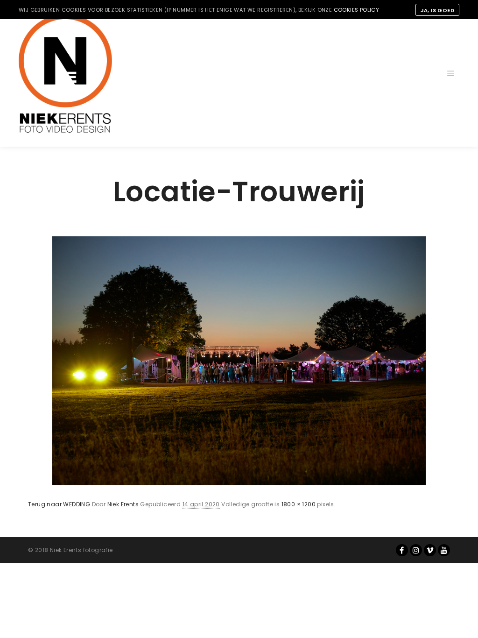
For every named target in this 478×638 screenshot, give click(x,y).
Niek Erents (123, 504)
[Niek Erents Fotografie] (65, 73)
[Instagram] (416, 550)
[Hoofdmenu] (451, 73)
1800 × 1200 (298, 504)
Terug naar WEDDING (59, 504)
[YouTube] (444, 550)
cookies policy (357, 10)
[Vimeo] (430, 550)
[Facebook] (402, 550)
